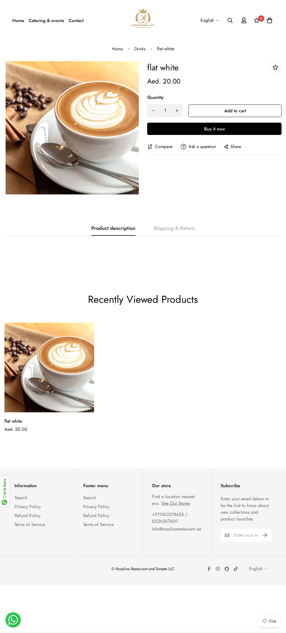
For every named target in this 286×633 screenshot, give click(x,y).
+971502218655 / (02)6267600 (169, 517)
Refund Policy (27, 515)
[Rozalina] (143, 20)
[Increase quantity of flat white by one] (177, 110)
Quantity (155, 97)
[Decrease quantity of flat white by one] (153, 110)
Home (18, 20)
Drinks (140, 49)
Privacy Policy (28, 506)
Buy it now (214, 129)
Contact (76, 20)
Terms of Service (30, 524)
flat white (13, 421)
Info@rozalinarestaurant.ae (176, 529)
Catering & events (46, 20)
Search (21, 497)
